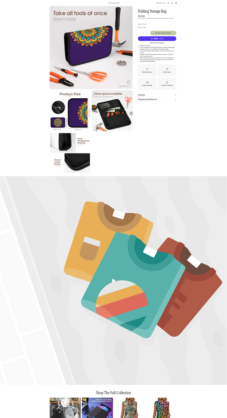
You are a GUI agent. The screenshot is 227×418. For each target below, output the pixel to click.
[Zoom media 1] (91, 47)
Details (141, 95)
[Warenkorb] (176, 3)
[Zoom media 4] (70, 152)
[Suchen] (168, 3)
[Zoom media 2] (70, 110)
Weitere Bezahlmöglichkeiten (157, 42)
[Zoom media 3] (112, 110)
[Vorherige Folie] (52, 413)
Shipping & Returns (147, 99)
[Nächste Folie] (78, 413)
